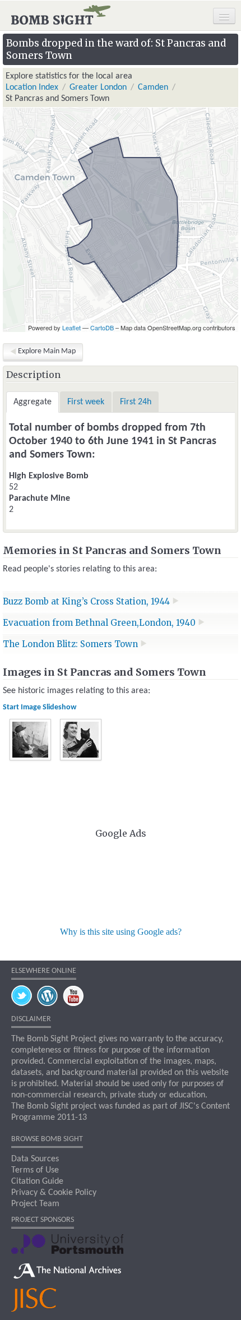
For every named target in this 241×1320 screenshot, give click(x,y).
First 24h (135, 402)
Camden (153, 87)
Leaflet (71, 327)
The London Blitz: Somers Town (71, 644)
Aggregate (32, 402)
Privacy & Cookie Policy (53, 1192)
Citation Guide (37, 1181)
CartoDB (102, 327)
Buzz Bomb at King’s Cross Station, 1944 (87, 601)
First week (85, 402)
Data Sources (35, 1159)
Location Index (32, 87)
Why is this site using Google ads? (121, 931)
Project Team (35, 1203)
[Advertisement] (120, 881)
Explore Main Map (47, 351)
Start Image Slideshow (39, 707)
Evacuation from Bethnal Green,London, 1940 (100, 622)
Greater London (98, 87)
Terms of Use (35, 1170)
